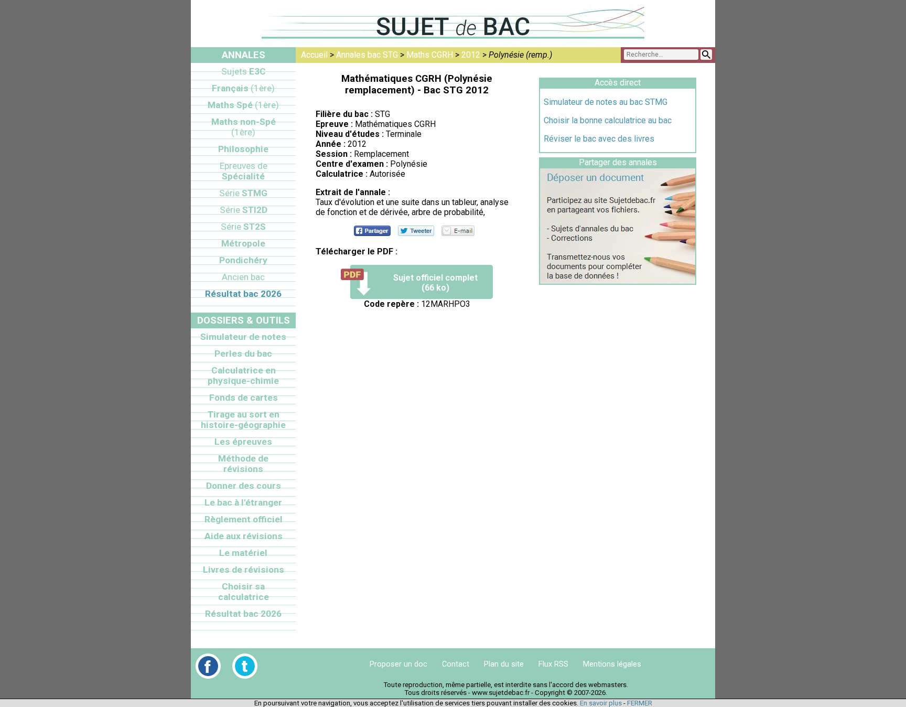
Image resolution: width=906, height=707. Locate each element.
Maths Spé (243, 105)
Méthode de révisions (243, 463)
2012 (470, 55)
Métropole (243, 243)
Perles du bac (243, 353)
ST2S (243, 226)
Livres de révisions (243, 569)
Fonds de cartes (243, 397)
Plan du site (504, 664)
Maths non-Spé (243, 126)
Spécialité (243, 170)
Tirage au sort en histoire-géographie (243, 419)
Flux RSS (553, 664)
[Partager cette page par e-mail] (457, 231)
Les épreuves (243, 441)
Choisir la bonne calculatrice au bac (608, 120)
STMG (243, 193)
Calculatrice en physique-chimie (243, 375)
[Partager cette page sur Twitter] (416, 231)
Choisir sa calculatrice (243, 591)
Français (243, 88)
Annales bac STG (367, 55)
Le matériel (243, 553)
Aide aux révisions (243, 536)
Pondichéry (243, 260)
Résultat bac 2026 (243, 293)
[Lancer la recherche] (706, 54)
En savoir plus (601, 703)
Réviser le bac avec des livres (599, 139)
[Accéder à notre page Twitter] (245, 666)
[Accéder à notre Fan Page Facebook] (208, 666)
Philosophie (243, 149)
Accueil (314, 55)
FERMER (639, 703)
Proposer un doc (398, 664)
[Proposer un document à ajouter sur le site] (617, 281)
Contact (455, 664)
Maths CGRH (429, 55)
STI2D (243, 210)
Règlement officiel (243, 519)
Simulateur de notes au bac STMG (605, 102)
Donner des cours (243, 485)
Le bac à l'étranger (243, 502)
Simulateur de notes (243, 336)
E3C (243, 71)
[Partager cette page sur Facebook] (372, 231)
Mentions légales (612, 664)
